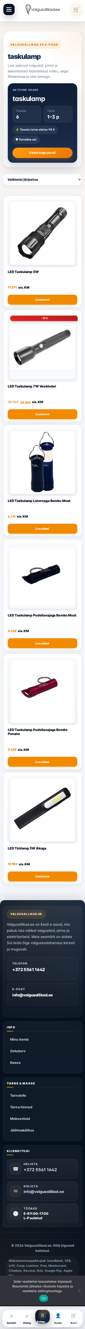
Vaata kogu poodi (42, 152)
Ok (44, 1298)
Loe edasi (42, 528)
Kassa (15, 1063)
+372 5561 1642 (28, 969)
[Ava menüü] (9, 9)
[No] (79, 1290)
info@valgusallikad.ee (32, 995)
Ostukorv (18, 1051)
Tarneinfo (18, 1095)
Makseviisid (20, 1119)
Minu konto (19, 1039)
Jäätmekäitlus (22, 1130)
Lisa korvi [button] (42, 299)
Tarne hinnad (21, 1107)
